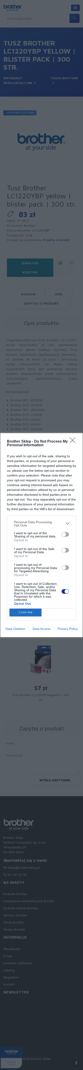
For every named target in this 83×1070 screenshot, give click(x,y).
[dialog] (41, 535)
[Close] (74, 441)
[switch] (65, 534)
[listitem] (41, 523)
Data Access (41, 629)
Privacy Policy (68, 629)
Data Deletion (15, 629)
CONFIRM (26, 612)
